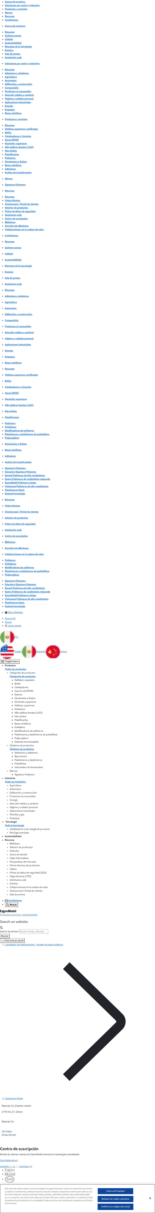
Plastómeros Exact (14, 490)
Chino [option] (64, 651)
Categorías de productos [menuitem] (23, 676)
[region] (77, 1198)
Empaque (10, 109)
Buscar (4, 936)
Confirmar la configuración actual (115, 1206)
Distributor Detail (14, 1098)
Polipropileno (12, 437)
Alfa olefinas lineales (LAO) (19, 147)
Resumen (10, 32)
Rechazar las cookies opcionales (115, 1199)
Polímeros (10, 158)
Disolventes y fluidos (16, 161)
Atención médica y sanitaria (19, 95)
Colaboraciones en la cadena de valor (24, 229)
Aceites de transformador (18, 172)
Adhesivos (10, 169)
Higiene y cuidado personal (19, 98)
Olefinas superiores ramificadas (21, 129)
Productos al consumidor (18, 91)
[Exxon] (10, 1170)
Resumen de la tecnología (18, 46)
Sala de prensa (12, 53)
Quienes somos (13, 35)
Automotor (11, 80)
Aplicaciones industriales (18, 102)
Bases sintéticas (13, 113)
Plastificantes (12, 154)
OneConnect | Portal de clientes (21, 204)
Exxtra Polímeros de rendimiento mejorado (27, 479)
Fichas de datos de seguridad (20, 211)
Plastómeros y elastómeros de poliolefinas (27, 434)
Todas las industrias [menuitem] (15, 781)
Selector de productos (16, 207)
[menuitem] (14, 612)
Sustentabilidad (13, 43)
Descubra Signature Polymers (20, 471)
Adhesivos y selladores (17, 73)
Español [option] (41, 651)
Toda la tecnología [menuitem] (14, 825)
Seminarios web (13, 57)
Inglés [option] (18, 651)
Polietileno (10, 427)
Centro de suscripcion (16, 218)
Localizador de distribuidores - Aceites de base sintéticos (34, 944)
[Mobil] (10, 1174)
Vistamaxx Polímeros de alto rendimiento (26, 486)
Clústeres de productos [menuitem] (22, 749)
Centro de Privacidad (115, 1191)
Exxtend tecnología (15, 493)
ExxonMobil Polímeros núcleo (20, 482)
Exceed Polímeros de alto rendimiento (25, 475)
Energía (9, 106)
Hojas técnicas (12, 200)
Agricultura (11, 76)
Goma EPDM (11, 139)
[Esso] (10, 1179)
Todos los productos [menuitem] (15, 669)
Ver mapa (7, 1131)
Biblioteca (10, 222)
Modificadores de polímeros (19, 430)
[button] (9, 637)
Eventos (9, 50)
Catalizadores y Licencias (18, 136)
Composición (11, 87)
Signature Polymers (15, 184)
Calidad (9, 39)
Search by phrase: (9, 931)
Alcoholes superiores (16, 143)
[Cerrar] (150, 1198)
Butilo (8, 132)
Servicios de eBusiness (16, 225)
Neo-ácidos (11, 150)
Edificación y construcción (18, 84)
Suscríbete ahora (9, 1160)
